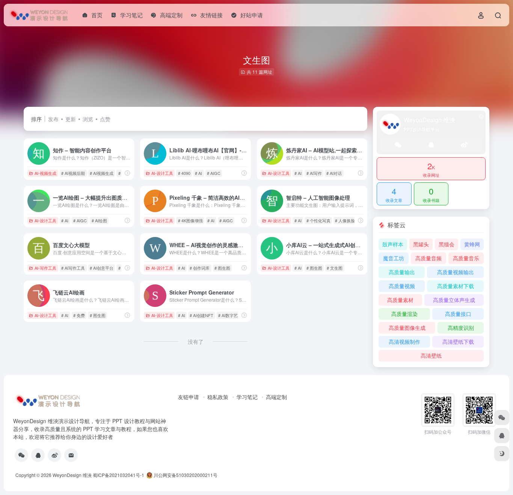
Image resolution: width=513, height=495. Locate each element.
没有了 (196, 341)
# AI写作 (314, 173)
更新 (70, 119)
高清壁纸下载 (458, 341)
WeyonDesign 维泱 (72, 475)
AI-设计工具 (162, 173)
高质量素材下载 (455, 286)
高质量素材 (400, 300)
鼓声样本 (392, 244)
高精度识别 (461, 327)
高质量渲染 (404, 313)
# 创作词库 (200, 268)
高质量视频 (402, 286)
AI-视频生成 (45, 173)
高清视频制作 (404, 341)
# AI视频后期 (73, 173)
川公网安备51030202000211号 (184, 475)
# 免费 (79, 315)
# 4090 (184, 173)
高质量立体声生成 (454, 300)
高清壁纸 (431, 355)
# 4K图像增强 (190, 220)
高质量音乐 (466, 258)
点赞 (105, 119)
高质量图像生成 (407, 327)
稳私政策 (217, 397)
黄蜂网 (472, 244)
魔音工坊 (393, 258)
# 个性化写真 (318, 220)
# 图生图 (222, 268)
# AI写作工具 (73, 268)
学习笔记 (247, 397)
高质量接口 (458, 313)
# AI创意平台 (101, 268)
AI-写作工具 (45, 268)
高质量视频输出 (455, 272)
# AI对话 (334, 173)
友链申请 (188, 397)
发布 (53, 119)
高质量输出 (402, 272)
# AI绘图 (99, 220)
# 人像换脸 (345, 220)
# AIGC (213, 173)
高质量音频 (428, 258)
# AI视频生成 (101, 173)
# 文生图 (335, 268)
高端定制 (276, 397)
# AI (198, 173)
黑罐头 (421, 244)
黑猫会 (446, 244)
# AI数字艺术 (230, 315)
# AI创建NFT (201, 315)
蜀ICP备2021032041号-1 (118, 475)
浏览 (88, 119)
